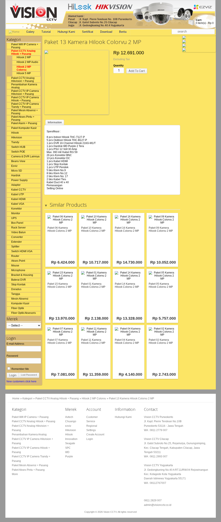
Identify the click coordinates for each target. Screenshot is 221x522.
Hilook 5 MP (24, 73)
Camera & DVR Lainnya (25, 156)
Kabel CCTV (18, 189)
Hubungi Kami (66, 31)
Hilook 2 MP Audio (27, 62)
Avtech (69, 417)
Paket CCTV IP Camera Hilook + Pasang (25, 99)
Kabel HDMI (18, 199)
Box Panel (17, 222)
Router (15, 256)
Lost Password (29, 375)
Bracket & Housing (22, 275)
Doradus (16, 289)
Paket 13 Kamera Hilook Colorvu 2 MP (131, 398)
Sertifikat (87, 31)
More (15, 474)
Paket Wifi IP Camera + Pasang (24, 46)
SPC (68, 447)
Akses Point (18, 260)
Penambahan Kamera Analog (24, 86)
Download (106, 31)
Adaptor (16, 184)
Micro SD (16, 170)
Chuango (70, 421)
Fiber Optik (17, 308)
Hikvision (16, 137)
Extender (16, 241)
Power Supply (19, 180)
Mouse (15, 265)
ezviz (68, 425)
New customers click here (21, 381)
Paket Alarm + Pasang (24, 123)
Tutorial (46, 31)
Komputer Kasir (20, 303)
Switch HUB (18, 146)
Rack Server (18, 227)
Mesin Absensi (19, 298)
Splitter (15, 246)
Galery (30, 31)
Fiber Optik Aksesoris (23, 312)
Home (15, 398)
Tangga (15, 293)
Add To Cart (137, 71)
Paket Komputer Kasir (24, 128)
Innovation (71, 439)
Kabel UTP (17, 194)
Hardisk (15, 175)
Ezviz (14, 165)
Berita (122, 31)
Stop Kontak (18, 284)
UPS (14, 218)
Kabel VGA (17, 203)
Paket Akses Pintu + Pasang (22, 118)
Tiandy (15, 142)
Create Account (95, 434)
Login (12, 375)
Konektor (16, 208)
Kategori (27, 398)
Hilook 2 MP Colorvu (24, 68)
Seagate (70, 443)
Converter (17, 237)
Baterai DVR (18, 279)
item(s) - (205, 22)
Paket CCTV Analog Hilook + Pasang (23, 52)
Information (55, 122)
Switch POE (18, 151)
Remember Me (20, 368)
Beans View (18, 161)
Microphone (18, 270)
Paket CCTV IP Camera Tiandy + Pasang (25, 105)
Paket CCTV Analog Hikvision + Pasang (23, 80)
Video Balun (18, 232)
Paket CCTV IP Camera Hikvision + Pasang (25, 92)
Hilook (15, 132)
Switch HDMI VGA (21, 251)
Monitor (15, 213)
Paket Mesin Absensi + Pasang (24, 112)
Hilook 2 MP (24, 57)
